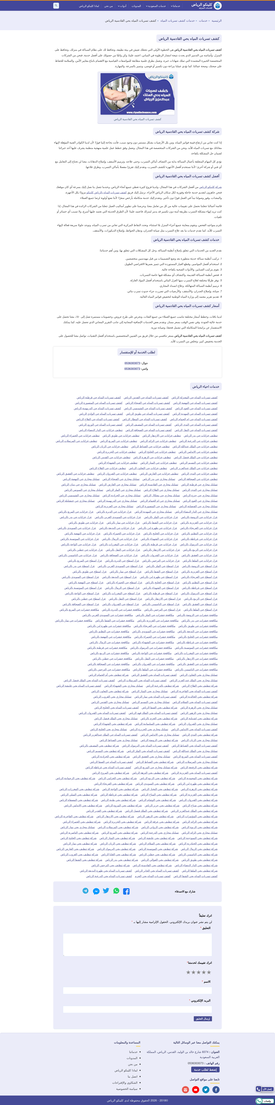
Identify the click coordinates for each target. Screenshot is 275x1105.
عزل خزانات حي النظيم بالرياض (199, 533)
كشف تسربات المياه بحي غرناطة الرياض (108, 767)
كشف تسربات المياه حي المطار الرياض (144, 419)
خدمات (203, 20)
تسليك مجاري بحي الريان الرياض (199, 740)
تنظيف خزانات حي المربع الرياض (118, 441)
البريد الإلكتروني (200, 1000)
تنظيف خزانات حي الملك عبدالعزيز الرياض (194, 468)
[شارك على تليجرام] (85, 891)
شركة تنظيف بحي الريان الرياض (118, 843)
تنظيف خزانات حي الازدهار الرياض (161, 435)
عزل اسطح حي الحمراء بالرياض (124, 582)
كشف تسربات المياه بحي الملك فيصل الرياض (89, 680)
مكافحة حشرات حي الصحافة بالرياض (108, 664)
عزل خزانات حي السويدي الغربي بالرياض (118, 517)
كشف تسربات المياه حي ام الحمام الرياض (194, 419)
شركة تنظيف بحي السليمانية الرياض (155, 724)
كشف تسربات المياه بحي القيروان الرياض (102, 713)
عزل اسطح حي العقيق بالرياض (200, 604)
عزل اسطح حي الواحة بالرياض (82, 593)
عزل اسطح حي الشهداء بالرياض (161, 588)
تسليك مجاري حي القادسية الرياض (158, 484)
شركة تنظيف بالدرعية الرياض (162, 685)
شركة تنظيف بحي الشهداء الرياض (113, 724)
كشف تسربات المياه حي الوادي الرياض (101, 413)
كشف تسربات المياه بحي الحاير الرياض (157, 870)
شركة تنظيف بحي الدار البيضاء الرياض (196, 865)
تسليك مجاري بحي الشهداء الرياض (123, 685)
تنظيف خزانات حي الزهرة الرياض (152, 457)
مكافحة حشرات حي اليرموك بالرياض (151, 647)
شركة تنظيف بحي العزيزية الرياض (198, 794)
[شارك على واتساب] (116, 891)
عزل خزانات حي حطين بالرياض (85, 549)
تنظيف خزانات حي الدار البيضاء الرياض (101, 430)
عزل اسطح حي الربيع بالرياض (201, 598)
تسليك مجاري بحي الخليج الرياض (108, 729)
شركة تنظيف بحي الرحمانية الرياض (75, 778)
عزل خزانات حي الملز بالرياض (161, 517)
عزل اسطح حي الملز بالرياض (162, 566)
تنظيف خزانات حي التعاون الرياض (148, 468)
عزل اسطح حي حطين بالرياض (88, 598)
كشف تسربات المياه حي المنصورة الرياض (98, 403)
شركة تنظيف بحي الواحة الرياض (120, 789)
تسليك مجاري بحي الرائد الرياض (200, 832)
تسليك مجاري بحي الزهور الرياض (199, 713)
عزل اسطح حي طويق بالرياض (89, 571)
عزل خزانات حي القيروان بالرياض (160, 555)
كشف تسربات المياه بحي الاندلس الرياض (194, 729)
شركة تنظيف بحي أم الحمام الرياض (109, 675)
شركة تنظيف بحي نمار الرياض (80, 843)
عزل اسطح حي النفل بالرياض (125, 598)
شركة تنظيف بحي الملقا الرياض (200, 870)
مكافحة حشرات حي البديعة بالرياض (197, 631)
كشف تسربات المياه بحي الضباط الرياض (195, 745)
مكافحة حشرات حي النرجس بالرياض (109, 669)
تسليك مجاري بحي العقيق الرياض (151, 756)
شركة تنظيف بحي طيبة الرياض (118, 800)
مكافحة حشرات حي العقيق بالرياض (197, 664)
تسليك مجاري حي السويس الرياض (83, 490)
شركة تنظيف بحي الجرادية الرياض (111, 756)
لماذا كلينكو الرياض (89, 6)
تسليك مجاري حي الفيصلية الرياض (198, 506)
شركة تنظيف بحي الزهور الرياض (155, 816)
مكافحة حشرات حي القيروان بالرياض (153, 664)
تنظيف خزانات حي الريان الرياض (109, 446)
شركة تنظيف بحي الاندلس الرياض (83, 805)
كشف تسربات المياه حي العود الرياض (196, 408)
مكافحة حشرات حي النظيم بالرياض (109, 631)
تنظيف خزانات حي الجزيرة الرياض (116, 452)
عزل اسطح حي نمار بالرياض (126, 571)
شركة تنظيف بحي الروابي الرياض (160, 827)
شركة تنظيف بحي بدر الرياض (121, 859)
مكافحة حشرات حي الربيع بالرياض (109, 653)
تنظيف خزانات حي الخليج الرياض (157, 452)
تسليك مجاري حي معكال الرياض (161, 495)
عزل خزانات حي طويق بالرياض (86, 522)
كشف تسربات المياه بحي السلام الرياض (195, 702)
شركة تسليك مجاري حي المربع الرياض (155, 767)
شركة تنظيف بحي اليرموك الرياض (116, 849)
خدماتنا (176, 6)
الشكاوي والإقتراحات (125, 1082)
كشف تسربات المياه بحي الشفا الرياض (195, 876)
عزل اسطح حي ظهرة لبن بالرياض (159, 577)
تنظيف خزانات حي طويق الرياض (120, 435)
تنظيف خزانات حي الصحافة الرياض (198, 479)
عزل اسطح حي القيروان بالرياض (120, 604)
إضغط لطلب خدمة (205, 1069)
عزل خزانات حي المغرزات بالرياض (118, 544)
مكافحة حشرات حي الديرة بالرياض (121, 609)
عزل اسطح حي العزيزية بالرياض (199, 571)
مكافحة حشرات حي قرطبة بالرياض (107, 647)
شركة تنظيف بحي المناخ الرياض (159, 794)
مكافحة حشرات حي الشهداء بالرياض (153, 642)
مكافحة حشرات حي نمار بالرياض (73, 620)
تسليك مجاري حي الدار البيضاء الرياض (196, 511)
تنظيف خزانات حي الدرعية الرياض (198, 441)
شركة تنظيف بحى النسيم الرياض (105, 751)
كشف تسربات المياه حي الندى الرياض (196, 424)
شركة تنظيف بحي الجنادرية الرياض (198, 843)
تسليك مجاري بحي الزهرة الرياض (199, 707)
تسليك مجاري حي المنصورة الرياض (156, 506)
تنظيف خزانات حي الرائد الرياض (158, 441)
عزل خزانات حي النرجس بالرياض (161, 560)
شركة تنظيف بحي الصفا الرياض (159, 707)
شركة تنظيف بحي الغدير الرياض (104, 811)
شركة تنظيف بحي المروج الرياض (110, 772)
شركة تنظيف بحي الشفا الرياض (84, 859)
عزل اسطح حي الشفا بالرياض (161, 571)
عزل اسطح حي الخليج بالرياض (162, 582)
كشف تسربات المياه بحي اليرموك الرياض (145, 745)
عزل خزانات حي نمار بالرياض (123, 522)
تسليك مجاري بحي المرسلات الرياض (197, 762)
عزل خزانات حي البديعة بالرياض (117, 528)
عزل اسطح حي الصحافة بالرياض (80, 604)
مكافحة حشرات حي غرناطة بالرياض (197, 642)
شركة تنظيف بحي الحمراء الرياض (82, 821)
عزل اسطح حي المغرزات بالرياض (121, 593)
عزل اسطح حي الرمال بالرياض (122, 588)
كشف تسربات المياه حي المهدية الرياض (195, 413)
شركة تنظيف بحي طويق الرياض (199, 859)
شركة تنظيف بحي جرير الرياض (162, 805)
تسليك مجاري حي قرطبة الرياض (199, 484)
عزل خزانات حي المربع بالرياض (76, 511)
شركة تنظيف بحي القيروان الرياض (198, 800)
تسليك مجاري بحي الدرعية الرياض (160, 832)
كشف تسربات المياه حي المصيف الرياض (148, 424)
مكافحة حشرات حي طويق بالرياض (198, 626)
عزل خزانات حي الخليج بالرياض (161, 533)
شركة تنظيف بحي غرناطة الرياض (119, 794)
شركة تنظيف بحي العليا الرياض (118, 854)
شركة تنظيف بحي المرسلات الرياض (118, 827)
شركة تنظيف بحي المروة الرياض (123, 805)
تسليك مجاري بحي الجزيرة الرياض (149, 729)
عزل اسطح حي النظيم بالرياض (200, 582)
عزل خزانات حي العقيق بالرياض (199, 555)
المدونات (136, 6)
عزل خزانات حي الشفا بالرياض (160, 522)
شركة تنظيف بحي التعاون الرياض (110, 691)
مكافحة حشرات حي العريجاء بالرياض (154, 626)
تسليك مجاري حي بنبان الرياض (78, 484)
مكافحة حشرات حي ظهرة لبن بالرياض (109, 626)
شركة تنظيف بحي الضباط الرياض (155, 762)
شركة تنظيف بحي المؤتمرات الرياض (197, 816)
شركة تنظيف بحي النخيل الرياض (159, 789)
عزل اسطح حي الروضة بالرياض (200, 566)
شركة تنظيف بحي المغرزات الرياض (79, 789)
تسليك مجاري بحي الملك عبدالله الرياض (195, 751)
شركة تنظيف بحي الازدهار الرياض (115, 816)
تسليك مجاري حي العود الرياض (200, 500)
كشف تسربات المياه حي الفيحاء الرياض (147, 403)
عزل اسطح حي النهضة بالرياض (86, 582)
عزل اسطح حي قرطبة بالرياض (160, 593)
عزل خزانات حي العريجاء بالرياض (199, 528)
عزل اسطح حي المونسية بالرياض (83, 588)
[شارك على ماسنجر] (96, 892)
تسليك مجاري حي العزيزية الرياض (114, 506)
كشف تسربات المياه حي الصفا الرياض (111, 762)
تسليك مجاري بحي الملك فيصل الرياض (116, 718)
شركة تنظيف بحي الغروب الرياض (79, 854)
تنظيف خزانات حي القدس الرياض (111, 457)
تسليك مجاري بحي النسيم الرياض (151, 702)
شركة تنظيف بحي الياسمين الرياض (198, 854)
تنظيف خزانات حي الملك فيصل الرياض (196, 457)
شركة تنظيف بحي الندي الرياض (200, 734)
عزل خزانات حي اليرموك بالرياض (199, 544)
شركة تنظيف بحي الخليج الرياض (78, 838)
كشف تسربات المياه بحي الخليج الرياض (116, 707)
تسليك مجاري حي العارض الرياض (117, 484)
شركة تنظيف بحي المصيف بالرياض (99, 745)
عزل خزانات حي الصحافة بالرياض (119, 555)
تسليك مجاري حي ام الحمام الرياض (160, 500)
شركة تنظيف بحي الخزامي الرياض (117, 778)
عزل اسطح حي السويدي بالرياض (80, 577)
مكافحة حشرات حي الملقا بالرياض (152, 669)
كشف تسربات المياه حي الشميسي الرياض (148, 408)
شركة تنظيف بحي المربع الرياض (119, 832)
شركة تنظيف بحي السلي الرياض (79, 794)
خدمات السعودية (157, 6)
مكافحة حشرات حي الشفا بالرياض (114, 620)
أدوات (123, 6)
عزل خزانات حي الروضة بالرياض (199, 517)
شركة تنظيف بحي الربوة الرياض (199, 827)
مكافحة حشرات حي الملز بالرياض (155, 615)
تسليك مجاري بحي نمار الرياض (77, 827)
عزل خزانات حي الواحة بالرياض (78, 544)
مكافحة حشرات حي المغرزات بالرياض (196, 653)
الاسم (206, 981)
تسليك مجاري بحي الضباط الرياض (118, 740)
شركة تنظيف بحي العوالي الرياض (160, 859)
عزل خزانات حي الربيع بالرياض (200, 549)
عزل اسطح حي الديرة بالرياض (122, 560)
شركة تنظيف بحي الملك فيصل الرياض (146, 811)
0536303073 (132, 363)
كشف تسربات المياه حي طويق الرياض (148, 413)
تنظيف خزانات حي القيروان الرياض (117, 473)
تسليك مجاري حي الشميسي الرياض (79, 495)
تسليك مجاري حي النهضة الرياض (81, 479)
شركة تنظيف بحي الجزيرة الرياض (122, 821)
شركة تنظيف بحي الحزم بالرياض (159, 718)
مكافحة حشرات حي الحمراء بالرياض (154, 636)
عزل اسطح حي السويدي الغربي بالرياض (120, 566)
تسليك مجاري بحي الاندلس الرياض (159, 734)
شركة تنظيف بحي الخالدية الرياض (198, 696)
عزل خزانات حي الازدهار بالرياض (161, 549)
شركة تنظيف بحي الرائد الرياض (200, 821)
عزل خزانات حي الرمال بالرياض (120, 539)
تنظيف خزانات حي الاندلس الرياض (198, 452)
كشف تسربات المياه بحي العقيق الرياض (154, 675)
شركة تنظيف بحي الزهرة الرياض (199, 789)
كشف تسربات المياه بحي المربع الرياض (195, 756)
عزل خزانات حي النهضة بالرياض (82, 533)
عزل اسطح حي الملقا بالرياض (201, 609)
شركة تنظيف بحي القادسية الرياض (152, 865)
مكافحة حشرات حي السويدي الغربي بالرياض (107, 615)
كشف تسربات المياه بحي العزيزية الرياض (194, 772)
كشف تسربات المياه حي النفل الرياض (196, 430)
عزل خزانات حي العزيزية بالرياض (199, 522)
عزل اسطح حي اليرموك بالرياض (199, 593)
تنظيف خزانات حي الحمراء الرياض (80, 435)
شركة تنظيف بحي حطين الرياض (157, 854)
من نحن (108, 6)
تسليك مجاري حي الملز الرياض (123, 490)
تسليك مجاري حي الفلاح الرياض (161, 490)
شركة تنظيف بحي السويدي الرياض (154, 783)
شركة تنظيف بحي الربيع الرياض (157, 778)
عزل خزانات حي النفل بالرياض (123, 549)
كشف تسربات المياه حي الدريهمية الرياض (97, 408)
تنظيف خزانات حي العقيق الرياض (75, 473)
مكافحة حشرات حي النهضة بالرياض (111, 636)
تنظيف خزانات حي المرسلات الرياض (76, 441)
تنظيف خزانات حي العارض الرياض (159, 473)
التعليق (205, 928)
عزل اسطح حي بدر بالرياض (79, 566)
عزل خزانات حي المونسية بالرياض (79, 539)
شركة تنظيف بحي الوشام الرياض (157, 800)
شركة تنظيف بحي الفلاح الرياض (200, 685)
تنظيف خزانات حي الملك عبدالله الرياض (195, 446)
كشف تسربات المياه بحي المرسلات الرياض (142, 680)
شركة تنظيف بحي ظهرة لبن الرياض (197, 783)
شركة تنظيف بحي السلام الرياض (157, 843)
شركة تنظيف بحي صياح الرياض (200, 805)
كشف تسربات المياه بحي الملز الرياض (148, 751)
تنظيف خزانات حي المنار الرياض (158, 462)
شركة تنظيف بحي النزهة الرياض (150, 772)
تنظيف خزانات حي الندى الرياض (199, 473)
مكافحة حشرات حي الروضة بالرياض (197, 615)
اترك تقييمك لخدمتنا (199, 962)
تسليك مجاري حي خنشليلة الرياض (75, 500)
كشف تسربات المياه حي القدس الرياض (146, 397)
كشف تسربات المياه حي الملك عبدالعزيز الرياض (110, 734)
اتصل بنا (133, 1076)
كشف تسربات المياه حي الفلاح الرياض (97, 419)
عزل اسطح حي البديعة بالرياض (119, 577)
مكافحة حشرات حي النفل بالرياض (154, 658)
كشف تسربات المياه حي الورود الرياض (100, 424)
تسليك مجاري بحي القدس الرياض (110, 702)
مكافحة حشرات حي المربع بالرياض (79, 609)
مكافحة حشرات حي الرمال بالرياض (109, 642)
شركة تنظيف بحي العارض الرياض (75, 849)
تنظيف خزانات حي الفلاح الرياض (107, 468)
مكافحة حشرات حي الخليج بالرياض (198, 636)
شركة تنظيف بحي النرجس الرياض (110, 865)
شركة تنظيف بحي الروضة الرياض (159, 740)
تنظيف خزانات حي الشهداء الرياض (117, 462)
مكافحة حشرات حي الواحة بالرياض (151, 653)
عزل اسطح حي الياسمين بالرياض (161, 604)
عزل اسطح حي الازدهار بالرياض (163, 598)
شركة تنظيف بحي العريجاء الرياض (113, 783)
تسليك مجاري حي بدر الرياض (158, 479)
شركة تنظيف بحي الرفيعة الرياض (199, 767)
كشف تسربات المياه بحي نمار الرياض (155, 696)
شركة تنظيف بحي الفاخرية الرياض (74, 816)
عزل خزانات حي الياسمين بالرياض (77, 555)
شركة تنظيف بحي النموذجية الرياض (197, 838)
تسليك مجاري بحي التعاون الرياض (199, 675)
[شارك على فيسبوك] (126, 892)
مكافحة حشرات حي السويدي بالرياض (153, 631)
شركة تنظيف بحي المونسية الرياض (158, 849)
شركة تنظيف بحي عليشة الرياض (156, 838)
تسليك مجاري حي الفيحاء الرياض (121, 479)
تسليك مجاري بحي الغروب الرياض (112, 696)
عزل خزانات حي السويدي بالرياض (77, 528)
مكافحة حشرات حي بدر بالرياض (199, 620)
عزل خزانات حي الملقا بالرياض (200, 560)
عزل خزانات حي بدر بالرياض (76, 517)
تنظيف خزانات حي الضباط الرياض (150, 446)
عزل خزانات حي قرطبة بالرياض (159, 544)
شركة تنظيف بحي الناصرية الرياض (79, 832)
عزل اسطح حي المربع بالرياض (85, 560)
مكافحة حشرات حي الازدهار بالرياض (197, 658)
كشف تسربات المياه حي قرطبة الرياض (99, 397)
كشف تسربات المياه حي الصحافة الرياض (148, 430)
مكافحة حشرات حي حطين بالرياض (112, 658)
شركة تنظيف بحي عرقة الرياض (161, 821)
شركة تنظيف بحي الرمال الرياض (199, 849)
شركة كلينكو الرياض (210, 187)
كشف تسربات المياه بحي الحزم (153, 876)
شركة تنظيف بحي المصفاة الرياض (78, 800)
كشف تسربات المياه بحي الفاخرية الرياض (194, 691)
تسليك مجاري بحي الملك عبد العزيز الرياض (193, 680)
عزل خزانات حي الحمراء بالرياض (121, 533)
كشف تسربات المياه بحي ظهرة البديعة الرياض (106, 870)
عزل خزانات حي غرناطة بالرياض (199, 539)
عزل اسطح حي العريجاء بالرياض (199, 577)
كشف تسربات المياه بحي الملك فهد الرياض (153, 713)
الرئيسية (217, 20)
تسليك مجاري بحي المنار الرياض (149, 691)
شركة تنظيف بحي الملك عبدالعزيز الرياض (194, 811)
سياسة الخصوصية (127, 1089)
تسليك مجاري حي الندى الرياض (200, 490)
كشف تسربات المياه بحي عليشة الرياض (78, 685)
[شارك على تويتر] (106, 891)
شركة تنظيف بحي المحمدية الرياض (198, 778)
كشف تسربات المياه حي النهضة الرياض (195, 403)
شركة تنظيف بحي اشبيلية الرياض (199, 718)
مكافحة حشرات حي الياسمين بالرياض (196, 669)
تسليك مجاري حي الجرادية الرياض (121, 495)
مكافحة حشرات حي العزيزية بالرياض (157, 620)
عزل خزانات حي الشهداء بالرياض (159, 539)
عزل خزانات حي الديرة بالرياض (114, 511)
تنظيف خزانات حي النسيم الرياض (199, 462)
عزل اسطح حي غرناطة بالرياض (200, 588)
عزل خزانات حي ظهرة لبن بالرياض (157, 528)
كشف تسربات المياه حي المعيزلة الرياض (194, 397)
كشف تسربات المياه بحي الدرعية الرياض (109, 876)
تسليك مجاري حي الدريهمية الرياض (117, 500)
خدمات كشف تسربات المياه (178, 20)
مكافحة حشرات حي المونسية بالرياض (196, 647)
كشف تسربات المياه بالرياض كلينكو (107, 192)
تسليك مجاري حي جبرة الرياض (200, 495)
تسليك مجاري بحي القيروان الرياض (198, 724)
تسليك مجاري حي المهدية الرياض (153, 511)
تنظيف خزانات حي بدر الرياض (201, 435)
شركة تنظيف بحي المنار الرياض (117, 838)
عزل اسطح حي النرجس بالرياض (162, 609)
